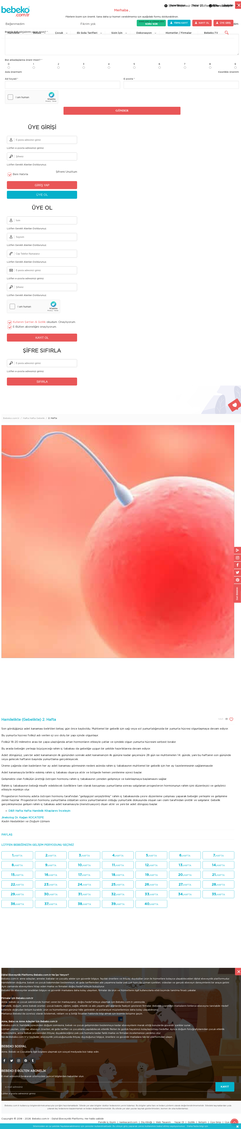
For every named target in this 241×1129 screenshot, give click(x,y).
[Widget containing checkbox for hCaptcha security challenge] (31, 97)
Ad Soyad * (11, 79)
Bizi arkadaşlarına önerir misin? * (23, 60)
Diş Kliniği (146, 1122)
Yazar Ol (179, 1122)
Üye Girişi (215, 1122)
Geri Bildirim (237, 593)
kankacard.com (128, 1122)
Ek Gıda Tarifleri (87, 33)
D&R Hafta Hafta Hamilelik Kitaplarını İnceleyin (39, 811)
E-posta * (129, 79)
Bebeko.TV (211, 33)
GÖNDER (122, 110)
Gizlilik (191, 1122)
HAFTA (17, 855)
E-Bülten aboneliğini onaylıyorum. (35, 326)
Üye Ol (229, 1122)
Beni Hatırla (20, 174)
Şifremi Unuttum (66, 172)
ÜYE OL (42, 194)
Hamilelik (13, 33)
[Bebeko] (15, 14)
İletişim (202, 1122)
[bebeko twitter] (11, 1061)
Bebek (37, 33)
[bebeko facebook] (4, 1061)
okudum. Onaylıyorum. (44, 322)
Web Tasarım (163, 1122)
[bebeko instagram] (19, 1061)
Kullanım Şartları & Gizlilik (29, 322)
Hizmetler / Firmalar (179, 33)
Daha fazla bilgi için (197, 1126)
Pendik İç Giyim (107, 1122)
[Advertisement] (118, 688)
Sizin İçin (116, 33)
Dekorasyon (144, 33)
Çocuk (59, 33)
